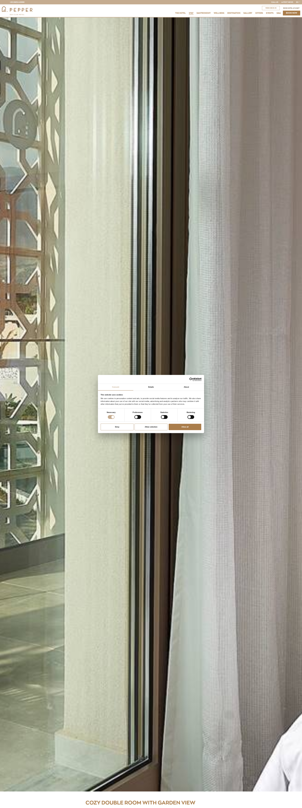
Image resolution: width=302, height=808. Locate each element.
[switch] (137, 417)
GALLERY (247, 13)
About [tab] (186, 387)
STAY (191, 13)
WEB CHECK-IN (270, 8)
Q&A (279, 13)
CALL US (274, 2)
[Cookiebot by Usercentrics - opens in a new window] (191, 379)
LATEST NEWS (287, 2)
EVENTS (269, 13)
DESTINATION (233, 13)
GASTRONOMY (204, 13)
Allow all (185, 427)
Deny (117, 427)
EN (297, 2)
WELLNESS (219, 13)
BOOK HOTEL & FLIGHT (291, 8)
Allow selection (151, 427)
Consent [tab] (115, 387)
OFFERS (259, 13)
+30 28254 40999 (17, 2)
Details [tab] (151, 387)
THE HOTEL (180, 13)
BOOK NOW (291, 13)
